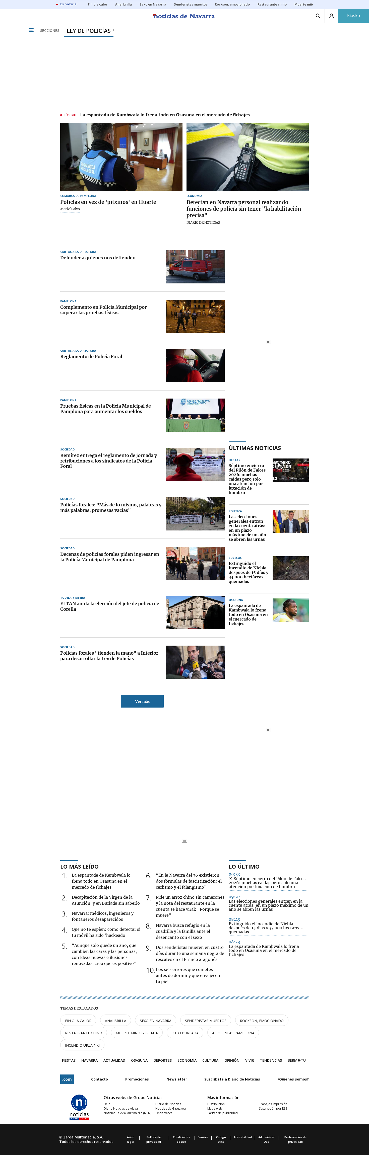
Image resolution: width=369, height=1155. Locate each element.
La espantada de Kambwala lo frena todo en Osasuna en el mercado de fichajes (165, 115)
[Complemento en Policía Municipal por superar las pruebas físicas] (195, 316)
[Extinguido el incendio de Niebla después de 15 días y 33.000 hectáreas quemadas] (291, 572)
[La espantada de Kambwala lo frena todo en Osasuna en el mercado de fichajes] (291, 614)
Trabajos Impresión (273, 1104)
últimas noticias (255, 447)
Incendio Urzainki (82, 1045)
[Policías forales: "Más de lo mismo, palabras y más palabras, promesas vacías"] (195, 513)
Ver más (142, 701)
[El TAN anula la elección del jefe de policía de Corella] (195, 612)
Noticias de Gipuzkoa (170, 1108)
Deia (107, 1104)
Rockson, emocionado (262, 1020)
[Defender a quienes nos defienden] (195, 266)
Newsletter (176, 1079)
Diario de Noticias (168, 1104)
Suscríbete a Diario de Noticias (232, 1079)
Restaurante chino (83, 1033)
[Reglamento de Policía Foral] (195, 365)
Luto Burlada (185, 1033)
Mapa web (214, 1108)
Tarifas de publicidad (222, 1113)
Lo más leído (79, 866)
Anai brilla (115, 1020)
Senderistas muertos (205, 1020)
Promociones (137, 1079)
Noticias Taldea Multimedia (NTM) (127, 1113)
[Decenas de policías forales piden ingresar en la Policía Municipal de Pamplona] (195, 563)
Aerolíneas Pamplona (233, 1033)
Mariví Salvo (70, 209)
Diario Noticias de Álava (121, 1108)
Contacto (99, 1079)
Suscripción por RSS (273, 1108)
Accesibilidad (243, 1137)
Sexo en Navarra (155, 1020)
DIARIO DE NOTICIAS (203, 223)
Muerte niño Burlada (137, 1033)
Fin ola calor (78, 1020)
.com (67, 1079)
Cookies (203, 1137)
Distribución (216, 1104)
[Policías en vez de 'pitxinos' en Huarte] (121, 157)
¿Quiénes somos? (293, 1079)
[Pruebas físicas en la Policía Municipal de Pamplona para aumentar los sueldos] (195, 415)
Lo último (244, 866)
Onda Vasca (163, 1113)
